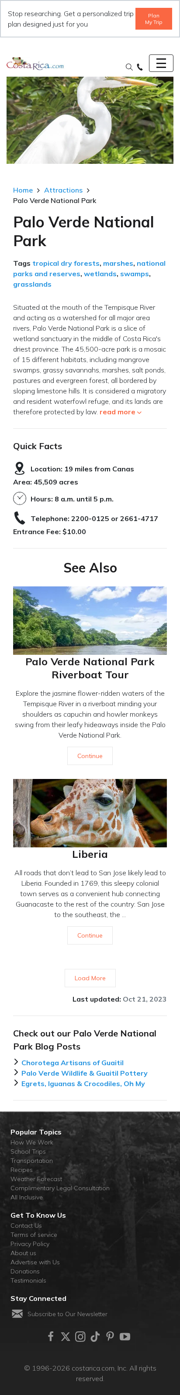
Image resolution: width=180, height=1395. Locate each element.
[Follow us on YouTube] (125, 1336)
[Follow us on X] (65, 1336)
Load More (90, 978)
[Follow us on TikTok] (95, 1336)
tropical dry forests (66, 263)
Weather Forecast (36, 1179)
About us (23, 1253)
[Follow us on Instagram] (80, 1336)
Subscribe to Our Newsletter (67, 1314)
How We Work (31, 1142)
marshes (118, 263)
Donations (25, 1271)
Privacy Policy (29, 1244)
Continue (90, 756)
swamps (134, 273)
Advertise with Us (35, 1262)
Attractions (63, 190)
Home (23, 190)
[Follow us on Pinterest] (110, 1336)
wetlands (100, 273)
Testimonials (28, 1280)
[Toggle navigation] (161, 63)
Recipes (21, 1170)
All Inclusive (26, 1197)
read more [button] (117, 411)
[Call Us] (140, 67)
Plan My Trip (154, 18)
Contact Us (26, 1225)
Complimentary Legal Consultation (60, 1188)
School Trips (28, 1151)
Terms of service (33, 1235)
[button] (129, 67)
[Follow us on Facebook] (50, 1336)
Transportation (31, 1161)
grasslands (32, 284)
